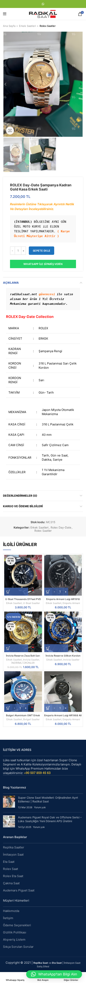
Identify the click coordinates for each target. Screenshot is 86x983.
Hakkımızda (11, 911)
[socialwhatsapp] (43, 4)
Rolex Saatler (48, 25)
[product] (63, 575)
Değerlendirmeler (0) (20, 495)
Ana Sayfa (9, 25)
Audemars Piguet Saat (18, 890)
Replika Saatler (13, 847)
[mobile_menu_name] (4, 14)
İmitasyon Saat (13, 854)
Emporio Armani (71, 603)
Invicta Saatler (31, 659)
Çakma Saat (11, 883)
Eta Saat (8, 862)
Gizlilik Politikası (14, 932)
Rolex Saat (10, 869)
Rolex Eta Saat (13, 876)
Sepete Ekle (41, 250)
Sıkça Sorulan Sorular (18, 947)
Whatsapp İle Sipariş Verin (43, 264)
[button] (54, 974)
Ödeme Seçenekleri (17, 925)
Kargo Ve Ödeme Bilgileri (23, 506)
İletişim (8, 918)
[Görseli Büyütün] (10, 131)
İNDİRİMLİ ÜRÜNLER (23, 662)
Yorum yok (40, 807)
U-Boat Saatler (31, 603)
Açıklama (11, 282)
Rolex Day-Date (61, 527)
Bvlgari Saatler (31, 719)
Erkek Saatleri (27, 25)
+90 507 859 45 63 (37, 772)
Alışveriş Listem (14, 939)
